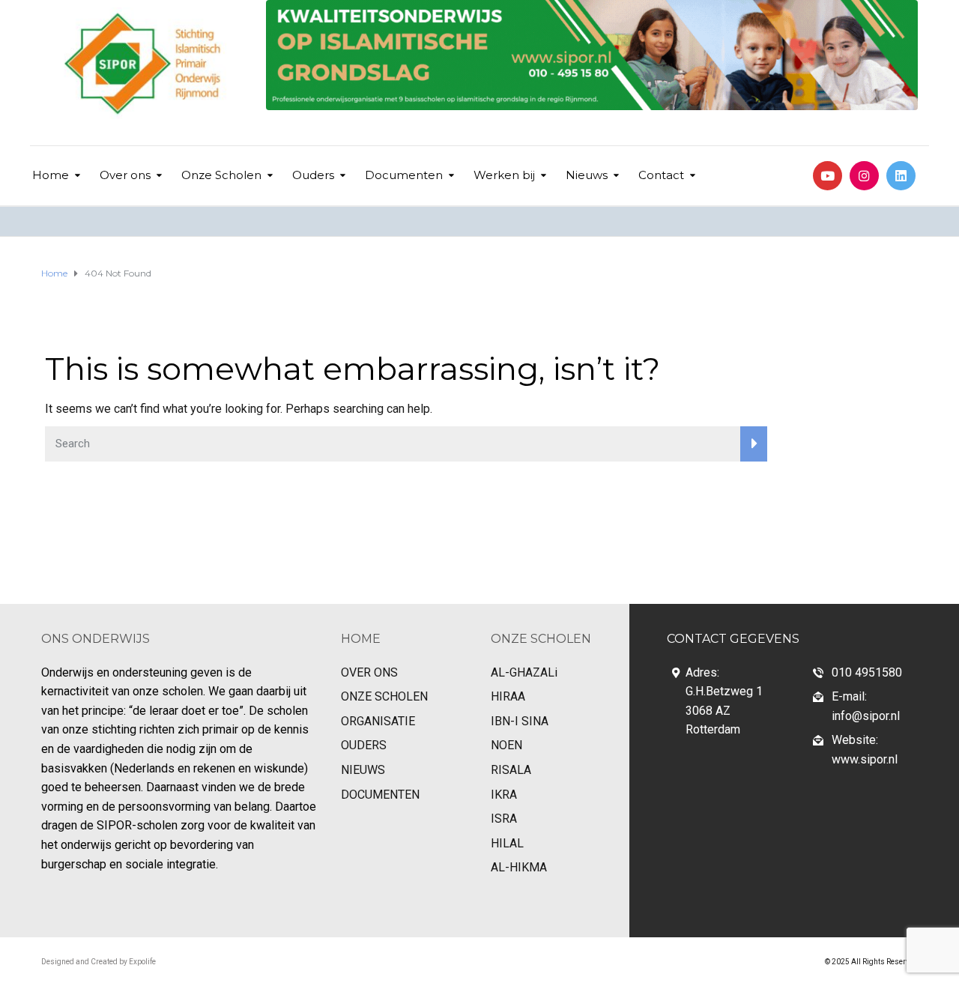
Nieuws (587, 175)
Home (50, 175)
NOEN (506, 745)
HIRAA (508, 696)
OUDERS (364, 745)
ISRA (504, 818)
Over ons (125, 175)
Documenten (404, 175)
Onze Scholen (221, 175)
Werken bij (504, 175)
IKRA (504, 794)
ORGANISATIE (378, 721)
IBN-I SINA (519, 721)
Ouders (313, 175)
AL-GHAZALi (524, 672)
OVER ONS (369, 672)
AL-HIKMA (519, 867)
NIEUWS (363, 770)
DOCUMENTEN (380, 794)
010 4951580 (867, 672)
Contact (661, 175)
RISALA (511, 770)
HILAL (507, 843)
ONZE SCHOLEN (384, 696)
